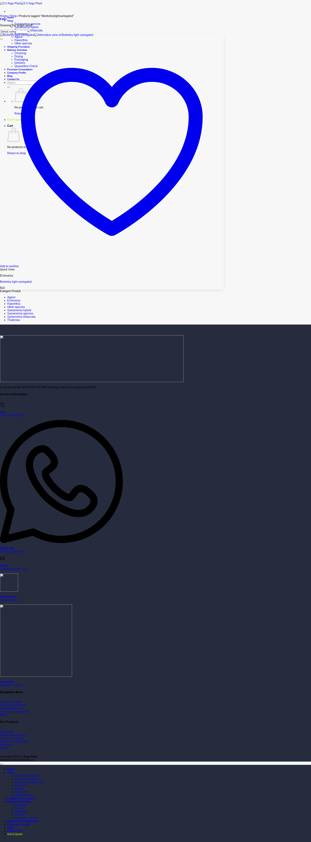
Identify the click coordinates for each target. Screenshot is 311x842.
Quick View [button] (7, 269)
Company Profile (18, 824)
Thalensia (13, 319)
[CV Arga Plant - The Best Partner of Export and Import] (21, 3)
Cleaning (20, 804)
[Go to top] (1, 764)
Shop (10, 20)
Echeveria (13, 300)
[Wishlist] (1, 39)
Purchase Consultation (23, 821)
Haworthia (13, 303)
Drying (18, 808)
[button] (3, 19)
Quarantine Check (26, 817)
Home (4, 15)
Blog (10, 827)
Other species (16, 306)
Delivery (19, 814)
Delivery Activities (19, 801)
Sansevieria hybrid (26, 27)
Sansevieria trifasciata (21, 316)
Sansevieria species (20, 313)
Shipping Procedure (21, 798)
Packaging (21, 811)
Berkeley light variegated (16, 281)
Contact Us (14, 830)
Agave (18, 36)
